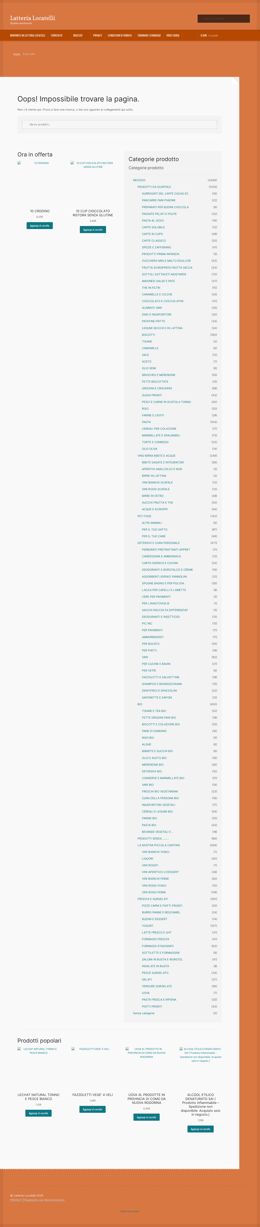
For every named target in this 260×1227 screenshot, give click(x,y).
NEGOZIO (139, 180)
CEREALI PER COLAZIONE (159, 428)
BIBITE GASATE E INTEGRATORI (163, 462)
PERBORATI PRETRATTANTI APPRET (166, 549)
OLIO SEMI (149, 368)
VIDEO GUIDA (172, 35)
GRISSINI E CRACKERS (157, 388)
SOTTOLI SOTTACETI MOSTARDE (164, 274)
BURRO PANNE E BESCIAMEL (161, 912)
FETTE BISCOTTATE (155, 381)
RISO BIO (148, 737)
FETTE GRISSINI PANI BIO (159, 717)
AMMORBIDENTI (153, 637)
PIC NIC (147, 623)
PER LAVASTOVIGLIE (155, 603)
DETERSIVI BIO (152, 771)
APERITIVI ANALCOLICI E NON (162, 469)
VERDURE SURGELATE (157, 986)
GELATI (147, 979)
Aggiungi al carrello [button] (39, 225)
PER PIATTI (149, 650)
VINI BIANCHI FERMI (155, 878)
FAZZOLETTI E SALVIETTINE (160, 677)
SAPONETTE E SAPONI (157, 697)
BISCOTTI (148, 334)
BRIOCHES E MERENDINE (158, 375)
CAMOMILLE (150, 348)
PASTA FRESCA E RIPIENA (159, 999)
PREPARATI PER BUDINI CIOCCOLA (165, 207)
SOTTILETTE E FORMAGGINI (161, 952)
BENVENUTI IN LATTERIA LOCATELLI (27, 35)
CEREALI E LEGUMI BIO (157, 811)
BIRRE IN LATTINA (154, 475)
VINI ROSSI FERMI (154, 892)
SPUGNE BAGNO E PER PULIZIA (163, 583)
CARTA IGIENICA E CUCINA (160, 563)
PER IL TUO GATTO (154, 529)
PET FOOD (144, 516)
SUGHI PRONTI (152, 395)
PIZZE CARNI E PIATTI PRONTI (162, 905)
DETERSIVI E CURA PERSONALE (159, 543)
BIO (140, 704)
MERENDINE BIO (153, 764)
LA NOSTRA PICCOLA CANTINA (159, 845)
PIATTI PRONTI (152, 1006)
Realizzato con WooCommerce (44, 1200)
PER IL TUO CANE (154, 536)
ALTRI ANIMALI (152, 522)
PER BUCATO (150, 643)
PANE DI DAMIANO (154, 731)
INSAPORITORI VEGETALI (158, 804)
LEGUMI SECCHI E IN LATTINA (162, 328)
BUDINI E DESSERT (154, 919)
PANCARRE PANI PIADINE (159, 200)
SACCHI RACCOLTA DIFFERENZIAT (165, 610)
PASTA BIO (149, 825)
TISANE (147, 341)
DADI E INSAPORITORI (156, 314)
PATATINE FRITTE (153, 321)
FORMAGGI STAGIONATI (158, 946)
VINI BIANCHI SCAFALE (157, 482)
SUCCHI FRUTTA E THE (157, 502)
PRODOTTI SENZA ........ (153, 838)
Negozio (77, 35)
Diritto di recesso (129, 1211)
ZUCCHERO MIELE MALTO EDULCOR (166, 260)
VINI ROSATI (150, 865)
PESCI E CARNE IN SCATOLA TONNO (166, 402)
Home (16, 54)
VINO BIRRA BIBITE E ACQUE (157, 455)
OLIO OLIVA (149, 448)
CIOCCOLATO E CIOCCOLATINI (162, 301)
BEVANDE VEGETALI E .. (157, 831)
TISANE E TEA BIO (154, 711)
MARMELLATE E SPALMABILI (161, 435)
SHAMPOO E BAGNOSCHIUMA (162, 684)
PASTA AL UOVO (153, 220)
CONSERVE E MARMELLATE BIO (163, 778)
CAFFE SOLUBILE (153, 227)
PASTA (146, 422)
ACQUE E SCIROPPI (155, 509)
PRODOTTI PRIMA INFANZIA (160, 254)
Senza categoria (143, 1013)
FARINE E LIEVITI (153, 415)
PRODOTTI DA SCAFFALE (154, 186)
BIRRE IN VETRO (153, 495)
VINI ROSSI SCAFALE (156, 489)
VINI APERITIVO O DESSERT (160, 872)
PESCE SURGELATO (155, 972)
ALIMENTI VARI (152, 307)
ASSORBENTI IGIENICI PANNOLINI (164, 576)
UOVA (146, 993)
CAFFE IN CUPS (152, 234)
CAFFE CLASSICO (154, 240)
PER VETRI (149, 670)
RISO (145, 408)
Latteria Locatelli (32, 18)
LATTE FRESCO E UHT (157, 932)
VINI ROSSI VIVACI (154, 885)
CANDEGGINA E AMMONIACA (161, 556)
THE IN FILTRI (151, 287)
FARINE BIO (149, 818)
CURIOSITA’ (57, 35)
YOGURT (148, 925)
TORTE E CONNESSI (155, 442)
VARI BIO (148, 784)
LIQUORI (147, 858)
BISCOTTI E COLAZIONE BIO (161, 724)
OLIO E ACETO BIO (154, 758)
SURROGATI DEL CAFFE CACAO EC (165, 193)
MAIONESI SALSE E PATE (158, 281)
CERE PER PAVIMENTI (156, 596)
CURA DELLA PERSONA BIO (160, 798)
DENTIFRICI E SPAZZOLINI (159, 690)
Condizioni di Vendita (120, 35)
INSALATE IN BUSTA (155, 966)
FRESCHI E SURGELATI (153, 899)
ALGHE (146, 744)
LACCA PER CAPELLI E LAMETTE (164, 590)
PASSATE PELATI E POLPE (159, 213)
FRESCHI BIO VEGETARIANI (160, 791)
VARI (145, 657)
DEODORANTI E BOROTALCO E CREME (167, 569)
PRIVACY (97, 35)
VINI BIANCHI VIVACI (155, 852)
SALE (145, 354)
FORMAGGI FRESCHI (155, 939)
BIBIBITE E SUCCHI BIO (157, 751)
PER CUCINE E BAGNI (156, 663)
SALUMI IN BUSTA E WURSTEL (162, 959)
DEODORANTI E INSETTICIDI (161, 616)
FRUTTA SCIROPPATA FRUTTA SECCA (167, 267)
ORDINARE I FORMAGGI (149, 35)
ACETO (146, 361)
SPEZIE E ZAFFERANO (156, 247)
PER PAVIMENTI (152, 630)
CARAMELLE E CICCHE (157, 294)
